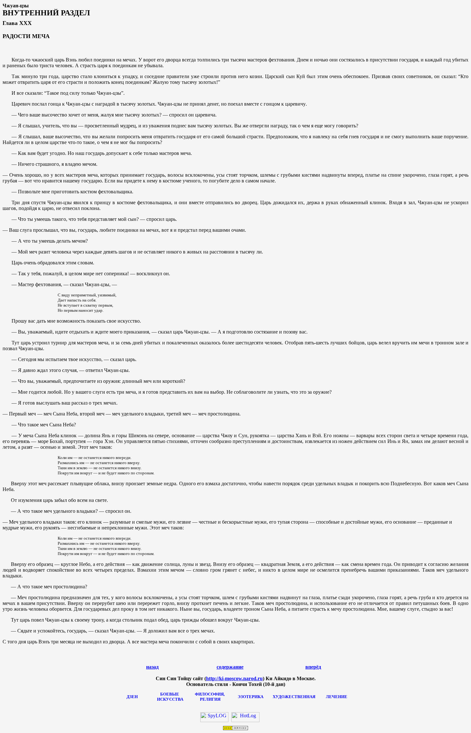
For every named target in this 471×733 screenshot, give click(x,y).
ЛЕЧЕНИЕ (336, 696)
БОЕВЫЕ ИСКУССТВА (169, 697)
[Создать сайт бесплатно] (235, 728)
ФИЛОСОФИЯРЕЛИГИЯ (210, 697)
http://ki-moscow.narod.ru (234, 678)
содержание (230, 667)
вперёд (313, 667)
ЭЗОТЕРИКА (250, 696)
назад (152, 667)
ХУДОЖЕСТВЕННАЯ (294, 696)
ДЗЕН (132, 696)
